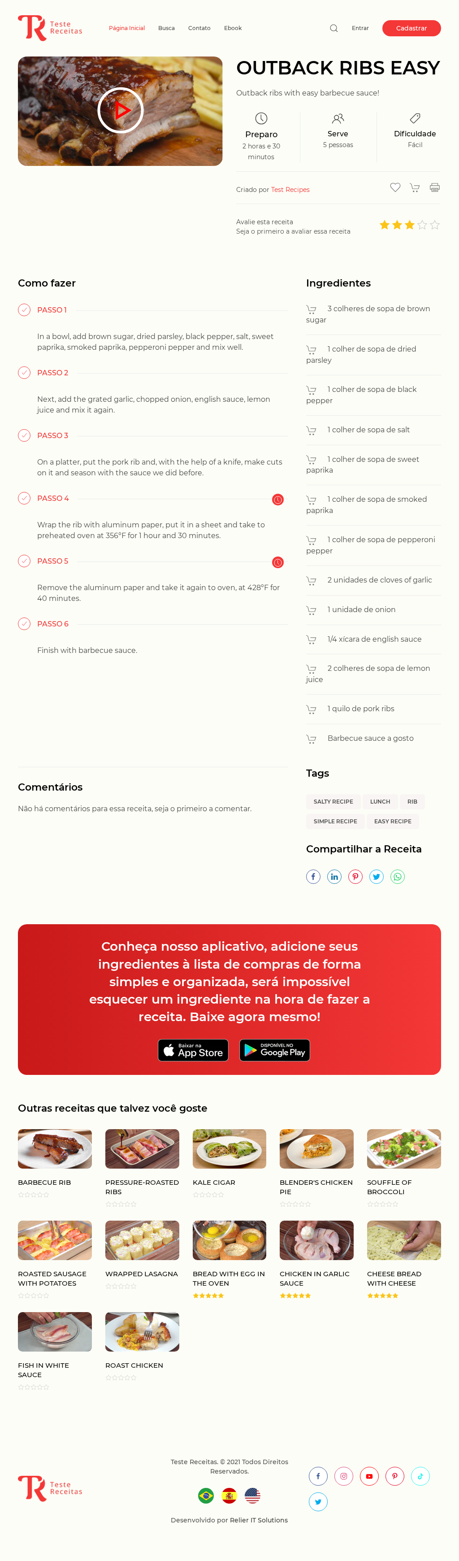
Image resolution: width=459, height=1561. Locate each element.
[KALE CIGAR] (223, 1168)
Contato (199, 28)
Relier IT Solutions (258, 1520)
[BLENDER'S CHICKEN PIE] (310, 1168)
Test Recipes (290, 190)
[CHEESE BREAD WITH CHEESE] (397, 1260)
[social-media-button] (318, 1476)
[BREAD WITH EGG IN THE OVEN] (223, 1260)
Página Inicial (127, 28)
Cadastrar (411, 28)
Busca (166, 28)
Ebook (233, 28)
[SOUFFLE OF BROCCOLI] (397, 1168)
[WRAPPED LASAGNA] (135, 1260)
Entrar (360, 28)
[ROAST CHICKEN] (135, 1351)
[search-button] (334, 28)
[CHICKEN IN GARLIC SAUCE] (310, 1260)
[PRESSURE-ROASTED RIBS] (135, 1168)
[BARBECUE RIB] (48, 1168)
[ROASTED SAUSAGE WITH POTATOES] (48, 1260)
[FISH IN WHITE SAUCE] (48, 1351)
